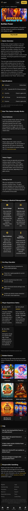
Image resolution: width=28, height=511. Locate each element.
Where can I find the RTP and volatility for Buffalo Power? (13, 451)
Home (2, 6)
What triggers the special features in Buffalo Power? (12, 437)
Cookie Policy (17, 496)
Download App (4, 487)
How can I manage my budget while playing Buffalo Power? (11, 457)
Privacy (3, 496)
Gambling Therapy (18, 475)
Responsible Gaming (6, 494)
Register (24, 2)
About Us (3, 491)
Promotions (3, 489)
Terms (15, 494)
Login (18, 2)
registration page (11, 149)
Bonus (15, 489)
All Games (7, 6)
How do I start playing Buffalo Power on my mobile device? (12, 431)
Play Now (14, 34)
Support (16, 491)
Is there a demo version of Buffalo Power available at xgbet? (13, 444)
